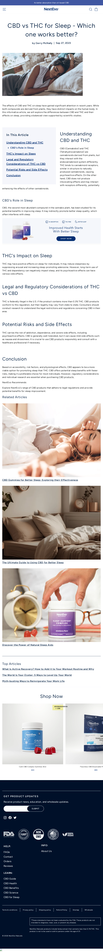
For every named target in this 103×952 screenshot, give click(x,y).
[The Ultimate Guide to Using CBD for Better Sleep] (51, 523)
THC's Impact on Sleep (21, 153)
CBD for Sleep (11, 897)
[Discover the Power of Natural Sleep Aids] (51, 605)
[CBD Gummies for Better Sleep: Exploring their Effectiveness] (51, 440)
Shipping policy (45, 910)
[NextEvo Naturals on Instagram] (5, 817)
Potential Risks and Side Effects (26, 169)
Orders (7, 861)
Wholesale (89, 910)
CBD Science (11, 892)
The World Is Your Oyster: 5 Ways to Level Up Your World (37, 675)
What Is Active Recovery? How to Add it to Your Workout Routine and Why (48, 669)
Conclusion (13, 175)
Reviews (8, 866)
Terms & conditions (9, 910)
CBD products (57, 339)
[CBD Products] (74, 377)
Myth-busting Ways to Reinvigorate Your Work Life (33, 681)
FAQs (7, 852)
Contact (8, 856)
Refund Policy (61, 910)
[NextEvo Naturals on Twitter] (15, 817)
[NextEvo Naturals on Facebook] (10, 817)
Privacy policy (28, 910)
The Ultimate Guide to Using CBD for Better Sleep (33, 562)
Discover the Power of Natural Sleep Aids (27, 644)
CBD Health (10, 883)
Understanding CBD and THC (24, 142)
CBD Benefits (11, 887)
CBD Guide (10, 878)
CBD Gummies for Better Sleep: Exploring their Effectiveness (40, 480)
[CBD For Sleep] (51, 242)
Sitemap (76, 910)
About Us (46, 851)
